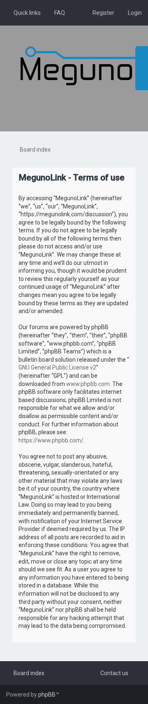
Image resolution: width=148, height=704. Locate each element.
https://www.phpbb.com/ (50, 440)
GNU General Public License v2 (57, 367)
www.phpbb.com (88, 384)
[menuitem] (56, 13)
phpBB (47, 694)
